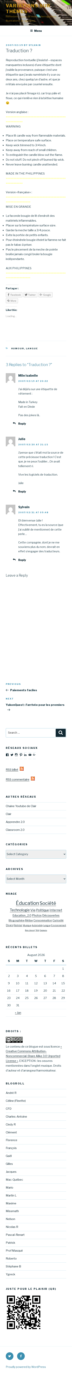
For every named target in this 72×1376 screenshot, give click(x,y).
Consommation (42, 920)
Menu (38, 30)
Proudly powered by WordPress (26, 1366)
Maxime (11, 1203)
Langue (32, 348)
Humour (17, 348)
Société (48, 903)
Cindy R (11, 1124)
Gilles (9, 1164)
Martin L (11, 1195)
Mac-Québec (14, 1179)
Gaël (9, 1156)
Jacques (11, 1172)
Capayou (43, 930)
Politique (42, 910)
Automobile (37, 925)
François (11, 1148)
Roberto (11, 1258)
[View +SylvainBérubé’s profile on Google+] (34, 754)
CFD (9, 1108)
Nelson (10, 1219)
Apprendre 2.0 (15, 822)
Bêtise (29, 920)
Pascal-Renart (15, 1235)
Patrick (10, 1242)
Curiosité (58, 920)
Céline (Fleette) (16, 1101)
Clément (11, 1132)
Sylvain (35, 45)
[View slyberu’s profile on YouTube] (29, 754)
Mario (9, 1187)
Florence (11, 1140)
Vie (33, 910)
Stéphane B (13, 1266)
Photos (37, 915)
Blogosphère (17, 920)
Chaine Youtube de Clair (21, 806)
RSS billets (13, 769)
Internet (56, 910)
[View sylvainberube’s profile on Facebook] (7, 754)
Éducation (27, 903)
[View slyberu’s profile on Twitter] (11, 754)
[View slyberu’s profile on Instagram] (16, 754)
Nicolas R (12, 1227)
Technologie (20, 910)
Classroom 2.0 (15, 830)
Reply (22, 423)
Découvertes (51, 915)
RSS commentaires (18, 779)
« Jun (18, 1012)
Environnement (58, 925)
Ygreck (10, 1274)
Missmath (12, 1211)
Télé (37, 930)
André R (11, 1093)
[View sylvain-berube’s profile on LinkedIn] (25, 754)
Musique (27, 925)
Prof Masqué (14, 1250)
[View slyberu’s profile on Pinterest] (20, 754)
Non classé (30, 930)
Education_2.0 (21, 915)
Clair (8, 814)
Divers (9, 925)
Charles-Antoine (16, 1116)
